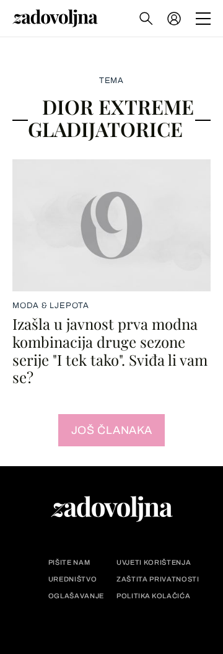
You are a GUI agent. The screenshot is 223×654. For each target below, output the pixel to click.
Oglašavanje (76, 596)
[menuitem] (174, 18)
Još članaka (111, 430)
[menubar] (175, 18)
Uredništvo (72, 579)
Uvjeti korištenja (153, 562)
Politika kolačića (153, 596)
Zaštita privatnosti (157, 579)
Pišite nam (69, 562)
